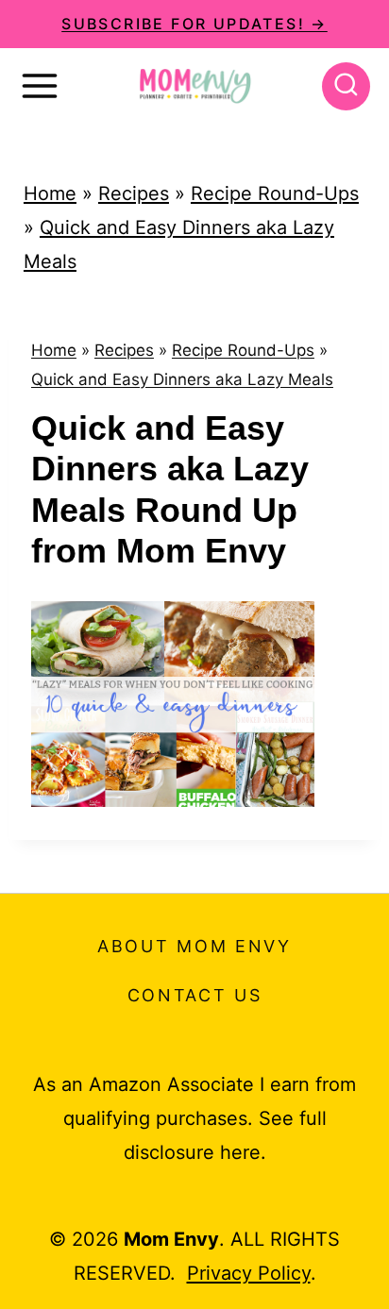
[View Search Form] (346, 86)
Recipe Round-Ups (275, 193)
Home (50, 193)
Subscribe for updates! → (194, 23)
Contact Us (194, 995)
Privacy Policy (249, 1273)
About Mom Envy (194, 946)
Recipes (133, 193)
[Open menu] (39, 86)
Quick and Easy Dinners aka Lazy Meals (182, 379)
